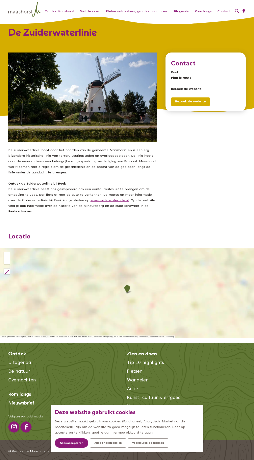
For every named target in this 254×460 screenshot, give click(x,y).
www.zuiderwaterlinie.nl (109, 200)
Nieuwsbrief (21, 403)
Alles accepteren (71, 443)
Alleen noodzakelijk (108, 443)
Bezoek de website (190, 101)
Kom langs (19, 394)
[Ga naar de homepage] (24, 10)
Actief (133, 389)
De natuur (19, 371)
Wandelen (138, 380)
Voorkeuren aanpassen (148, 443)
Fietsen (134, 371)
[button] (127, 289)
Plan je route (181, 78)
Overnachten (22, 380)
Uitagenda (19, 363)
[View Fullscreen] (7, 271)
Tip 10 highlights (145, 363)
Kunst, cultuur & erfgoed (154, 398)
